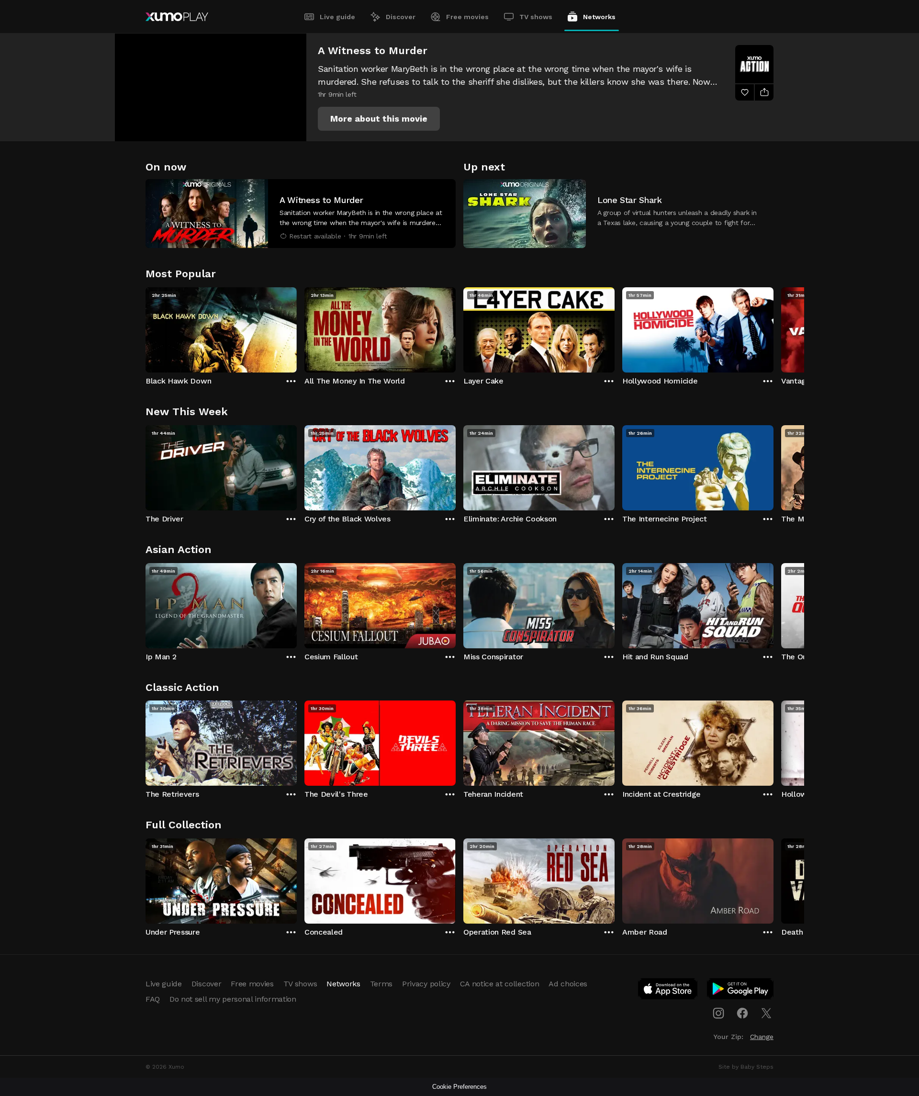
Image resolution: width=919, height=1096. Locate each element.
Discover (400, 17)
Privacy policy (426, 983)
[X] (766, 1013)
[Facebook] (742, 1013)
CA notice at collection (499, 983)
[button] (379, 119)
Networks (599, 17)
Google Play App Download (740, 990)
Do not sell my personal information (232, 999)
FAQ (153, 999)
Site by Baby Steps (745, 1066)
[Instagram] (718, 1013)
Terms (381, 983)
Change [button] (761, 1036)
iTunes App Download (668, 990)
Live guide (337, 17)
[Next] (773, 327)
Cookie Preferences (459, 1086)
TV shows (535, 17)
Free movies (467, 17)
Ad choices (568, 983)
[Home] (177, 16)
